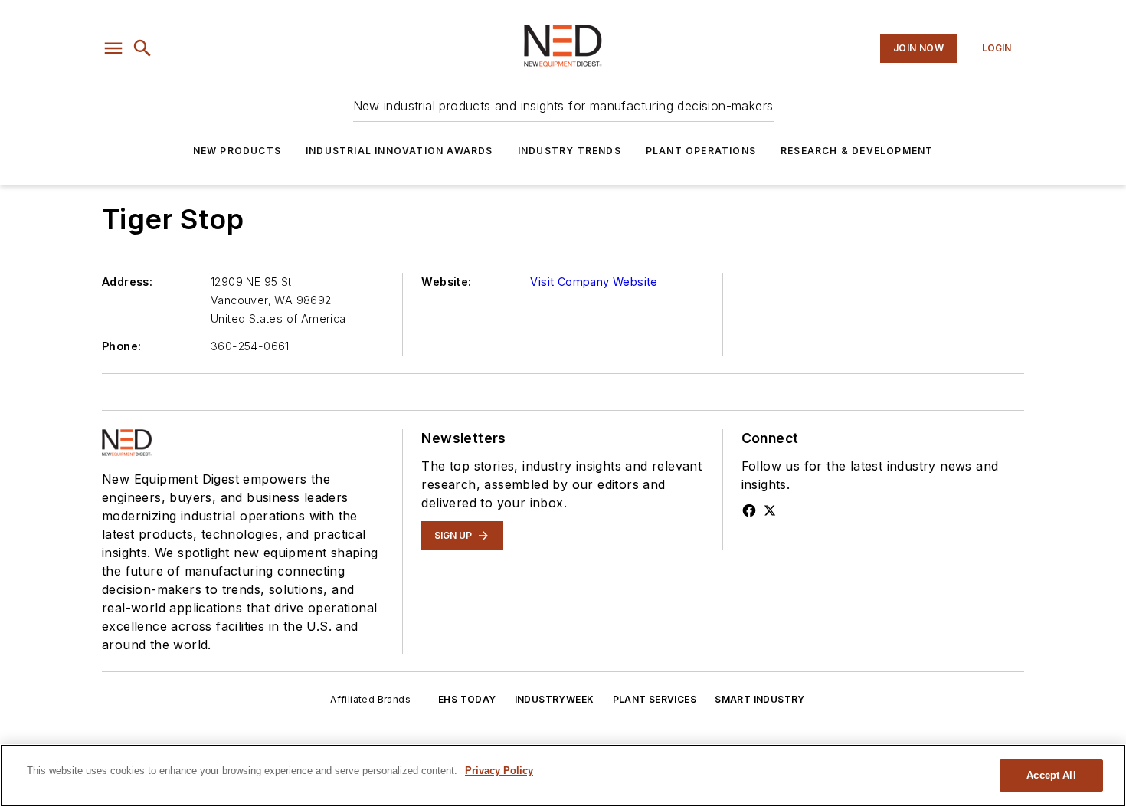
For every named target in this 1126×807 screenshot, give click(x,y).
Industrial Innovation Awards (399, 150)
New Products (237, 150)
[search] (142, 48)
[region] (563, 775)
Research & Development (857, 150)
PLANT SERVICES (655, 699)
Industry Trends (569, 150)
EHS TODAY (467, 699)
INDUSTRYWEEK (554, 699)
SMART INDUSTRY (760, 699)
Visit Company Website (593, 281)
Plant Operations (701, 150)
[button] (113, 48)
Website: (446, 281)
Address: (127, 281)
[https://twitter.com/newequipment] (769, 510)
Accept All (1050, 775)
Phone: (121, 346)
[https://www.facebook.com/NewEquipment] (749, 510)
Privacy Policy (499, 770)
